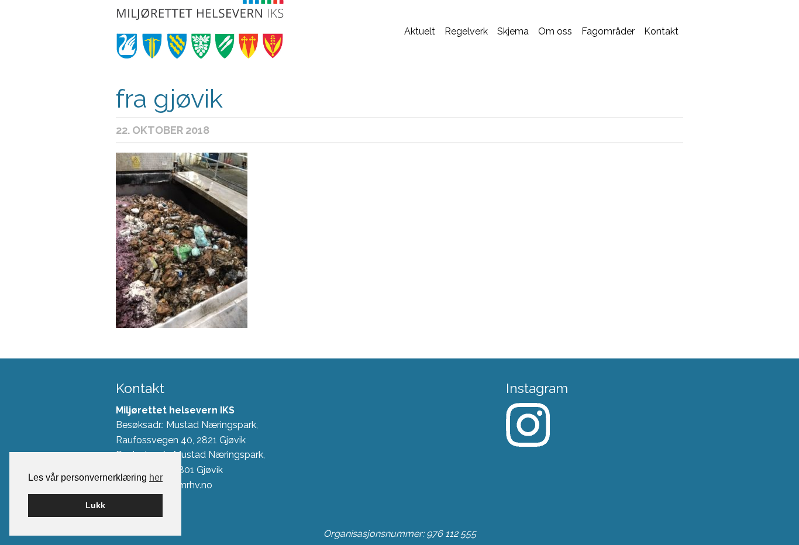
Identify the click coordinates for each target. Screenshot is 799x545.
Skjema (513, 31)
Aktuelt (419, 31)
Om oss (555, 31)
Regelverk (466, 31)
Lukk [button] (95, 505)
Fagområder (608, 31)
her (156, 477)
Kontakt (661, 31)
